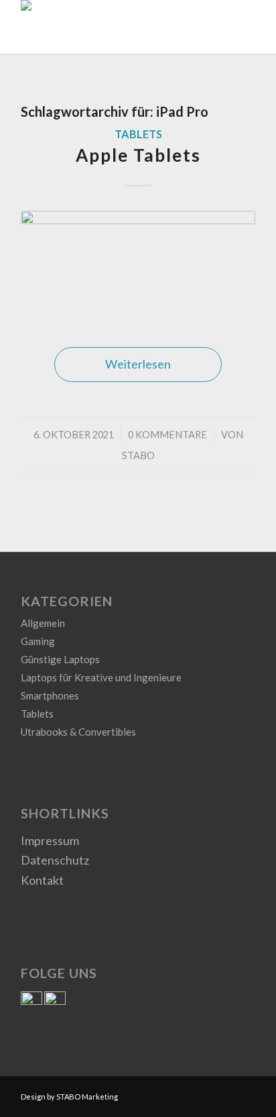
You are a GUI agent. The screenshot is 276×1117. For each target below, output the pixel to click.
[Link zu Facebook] (225, 1093)
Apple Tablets (138, 155)
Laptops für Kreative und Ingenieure (101, 677)
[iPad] (138, 266)
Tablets (138, 134)
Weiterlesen (138, 363)
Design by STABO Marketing (69, 1096)
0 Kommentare (167, 434)
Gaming (38, 641)
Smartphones (50, 695)
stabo (138, 455)
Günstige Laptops (60, 659)
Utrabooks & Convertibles (78, 732)
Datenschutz (55, 860)
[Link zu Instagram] (245, 1093)
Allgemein (43, 623)
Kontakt (42, 880)
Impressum (50, 840)
